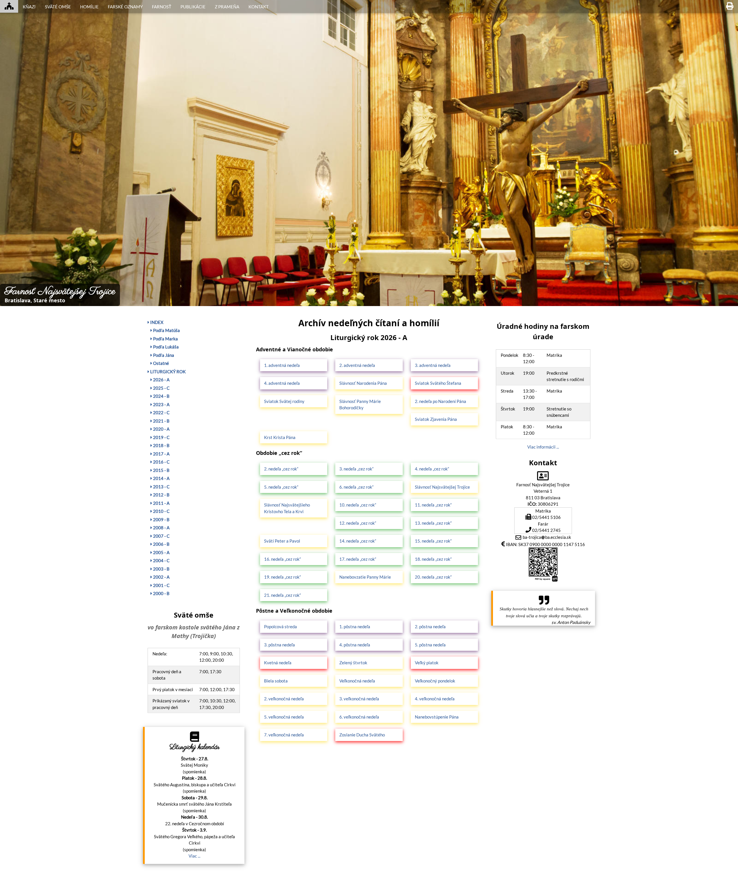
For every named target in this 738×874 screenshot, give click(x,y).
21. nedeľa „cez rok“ (282, 595)
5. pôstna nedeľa (430, 644)
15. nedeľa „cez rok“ (433, 540)
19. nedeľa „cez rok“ (282, 576)
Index (156, 322)
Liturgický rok (167, 371)
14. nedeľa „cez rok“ (357, 540)
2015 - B (161, 470)
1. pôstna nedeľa (354, 626)
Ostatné (160, 363)
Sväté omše (58, 6)
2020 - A (161, 429)
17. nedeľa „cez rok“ (357, 559)
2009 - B (161, 519)
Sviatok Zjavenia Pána (436, 419)
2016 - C (161, 461)
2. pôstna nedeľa (430, 626)
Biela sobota (276, 680)
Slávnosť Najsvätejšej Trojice (442, 486)
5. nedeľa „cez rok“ (281, 486)
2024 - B (161, 396)
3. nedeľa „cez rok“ (356, 468)
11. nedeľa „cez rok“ (433, 504)
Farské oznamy (125, 6)
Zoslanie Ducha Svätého (362, 734)
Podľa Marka (165, 338)
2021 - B (161, 420)
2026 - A (161, 379)
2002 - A (161, 576)
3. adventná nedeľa (433, 365)
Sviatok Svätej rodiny (284, 401)
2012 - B (161, 494)
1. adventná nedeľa (282, 365)
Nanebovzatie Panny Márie (365, 576)
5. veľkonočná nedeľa (284, 716)
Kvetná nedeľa (277, 662)
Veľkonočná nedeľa (357, 680)
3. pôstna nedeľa (279, 644)
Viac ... (194, 855)
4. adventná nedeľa (282, 383)
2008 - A (161, 527)
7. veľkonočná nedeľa (284, 734)
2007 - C (161, 536)
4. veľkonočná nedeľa (435, 698)
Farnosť (161, 6)
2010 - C (161, 511)
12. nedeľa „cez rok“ (357, 523)
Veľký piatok (426, 662)
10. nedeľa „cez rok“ (357, 504)
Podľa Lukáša (165, 346)
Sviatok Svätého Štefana (438, 383)
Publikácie (193, 6)
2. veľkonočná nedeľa (284, 698)
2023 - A (161, 404)
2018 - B (161, 445)
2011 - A (161, 503)
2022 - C (161, 412)
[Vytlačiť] (730, 6)
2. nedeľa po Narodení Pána (440, 401)
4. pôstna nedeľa (354, 644)
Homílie (89, 6)
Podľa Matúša (166, 330)
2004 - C (161, 560)
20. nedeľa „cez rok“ (433, 576)
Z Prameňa (227, 6)
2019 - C (161, 437)
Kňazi (29, 6)
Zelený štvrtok (353, 662)
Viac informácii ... (543, 446)
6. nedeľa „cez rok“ (356, 486)
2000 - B (161, 593)
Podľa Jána (163, 355)
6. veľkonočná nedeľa (359, 716)
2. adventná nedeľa (357, 365)
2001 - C (161, 585)
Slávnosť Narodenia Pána (363, 383)
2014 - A (161, 478)
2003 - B (161, 568)
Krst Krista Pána (279, 437)
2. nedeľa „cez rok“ (281, 468)
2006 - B (161, 544)
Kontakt (258, 6)
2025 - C (161, 388)
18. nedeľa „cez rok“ (433, 559)
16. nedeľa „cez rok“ (282, 559)
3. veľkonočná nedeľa (359, 698)
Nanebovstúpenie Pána (437, 716)
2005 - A (161, 552)
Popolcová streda (280, 626)
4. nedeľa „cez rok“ (432, 468)
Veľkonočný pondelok (435, 680)
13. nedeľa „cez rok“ (433, 523)
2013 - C (161, 486)
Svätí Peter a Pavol (282, 540)
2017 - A (161, 453)
